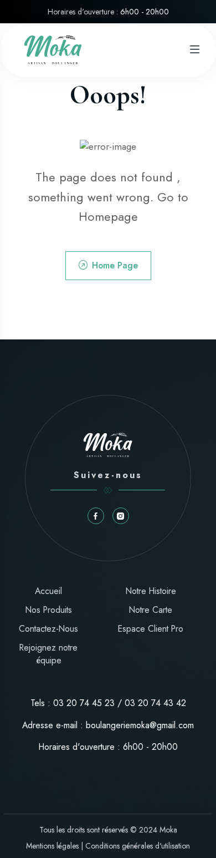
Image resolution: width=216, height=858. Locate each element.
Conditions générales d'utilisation (137, 845)
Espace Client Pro (150, 628)
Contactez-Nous (48, 628)
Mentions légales (52, 845)
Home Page (115, 265)
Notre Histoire (151, 591)
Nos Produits (48, 609)
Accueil (48, 591)
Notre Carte (150, 609)
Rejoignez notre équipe (48, 654)
